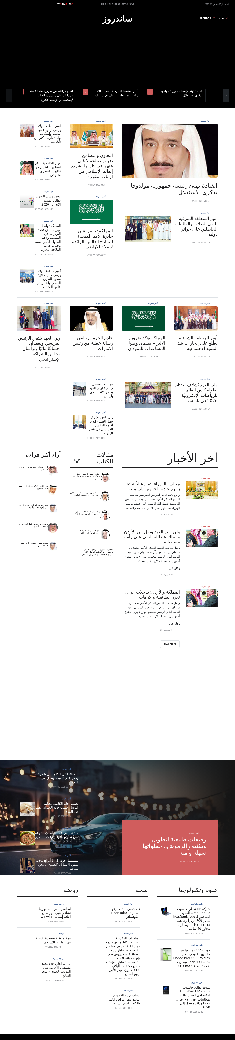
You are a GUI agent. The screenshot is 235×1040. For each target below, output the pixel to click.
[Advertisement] (117, 55)
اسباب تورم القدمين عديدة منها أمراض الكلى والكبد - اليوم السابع (124, 999)
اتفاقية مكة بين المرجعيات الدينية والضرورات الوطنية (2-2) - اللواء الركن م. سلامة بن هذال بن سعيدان (97, 552)
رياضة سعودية (58, 958)
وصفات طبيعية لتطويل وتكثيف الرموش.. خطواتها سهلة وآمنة (174, 845)
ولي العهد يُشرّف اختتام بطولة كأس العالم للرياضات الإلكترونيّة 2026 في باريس (196, 392)
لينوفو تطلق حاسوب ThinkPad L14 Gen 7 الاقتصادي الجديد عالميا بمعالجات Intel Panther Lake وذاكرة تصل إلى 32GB (193, 997)
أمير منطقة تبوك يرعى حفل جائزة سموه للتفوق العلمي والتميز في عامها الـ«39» (48, 279)
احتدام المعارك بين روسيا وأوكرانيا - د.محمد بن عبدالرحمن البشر (85, 476)
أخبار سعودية (205, 121)
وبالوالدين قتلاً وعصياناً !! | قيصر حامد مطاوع (33, 487)
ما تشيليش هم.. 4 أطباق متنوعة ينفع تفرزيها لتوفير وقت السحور (56, 834)
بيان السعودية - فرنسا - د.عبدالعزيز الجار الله (89, 532)
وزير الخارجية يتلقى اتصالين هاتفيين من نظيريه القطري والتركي (47, 169)
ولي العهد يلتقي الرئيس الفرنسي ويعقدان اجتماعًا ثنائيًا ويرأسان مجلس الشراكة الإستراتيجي (39, 348)
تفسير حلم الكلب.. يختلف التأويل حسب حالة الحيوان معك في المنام (57, 807)
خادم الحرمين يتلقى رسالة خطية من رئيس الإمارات (93, 343)
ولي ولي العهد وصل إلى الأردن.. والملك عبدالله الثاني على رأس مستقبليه (151, 537)
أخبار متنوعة (194, 833)
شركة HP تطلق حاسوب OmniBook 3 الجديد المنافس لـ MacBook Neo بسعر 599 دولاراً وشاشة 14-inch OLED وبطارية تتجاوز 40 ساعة (191, 918)
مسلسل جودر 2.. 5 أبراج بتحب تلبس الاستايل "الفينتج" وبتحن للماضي (57, 864)
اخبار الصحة (128, 904)
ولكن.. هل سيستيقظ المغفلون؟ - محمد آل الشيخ (33, 525)
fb (70, 4)
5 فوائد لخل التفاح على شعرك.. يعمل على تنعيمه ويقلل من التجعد (56, 778)
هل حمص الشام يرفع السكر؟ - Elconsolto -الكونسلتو (125, 912)
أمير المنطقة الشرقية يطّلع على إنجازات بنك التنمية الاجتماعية (197, 343)
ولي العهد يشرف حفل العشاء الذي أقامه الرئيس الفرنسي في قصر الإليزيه (100, 425)
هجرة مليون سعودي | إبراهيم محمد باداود (34, 544)
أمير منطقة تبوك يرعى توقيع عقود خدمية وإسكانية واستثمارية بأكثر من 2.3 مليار (47, 133)
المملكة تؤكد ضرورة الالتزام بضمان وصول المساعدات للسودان (146, 343)
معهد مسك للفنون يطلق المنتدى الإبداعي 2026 (48, 200)
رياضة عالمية (59, 904)
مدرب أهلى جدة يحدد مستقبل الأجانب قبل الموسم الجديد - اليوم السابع (56, 969)
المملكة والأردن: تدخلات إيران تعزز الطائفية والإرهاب (152, 594)
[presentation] (9, 95)
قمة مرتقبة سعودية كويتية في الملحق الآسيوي (53, 940)
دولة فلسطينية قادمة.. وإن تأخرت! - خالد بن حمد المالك (87, 513)
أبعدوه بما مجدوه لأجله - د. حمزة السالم (33, 468)
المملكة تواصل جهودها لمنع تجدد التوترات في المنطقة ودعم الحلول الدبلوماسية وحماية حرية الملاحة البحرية (48, 237)
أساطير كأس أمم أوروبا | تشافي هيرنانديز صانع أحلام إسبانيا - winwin (53, 912)
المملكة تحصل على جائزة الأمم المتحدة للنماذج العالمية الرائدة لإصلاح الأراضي (92, 238)
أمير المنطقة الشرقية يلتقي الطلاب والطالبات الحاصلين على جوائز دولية (196, 226)
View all (77, 461)
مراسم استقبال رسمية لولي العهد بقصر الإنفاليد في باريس (101, 390)
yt (58, 4)
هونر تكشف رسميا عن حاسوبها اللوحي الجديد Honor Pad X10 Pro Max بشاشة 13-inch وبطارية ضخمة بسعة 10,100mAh (191, 958)
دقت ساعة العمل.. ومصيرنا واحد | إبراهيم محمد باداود (33, 506)
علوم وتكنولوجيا (197, 904)
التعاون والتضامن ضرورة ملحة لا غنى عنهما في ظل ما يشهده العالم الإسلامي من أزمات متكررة (92, 165)
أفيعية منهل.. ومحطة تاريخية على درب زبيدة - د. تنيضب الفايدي (85, 494)
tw (63, 4)
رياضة (61, 933)
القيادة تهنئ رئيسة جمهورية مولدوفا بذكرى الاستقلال (174, 188)
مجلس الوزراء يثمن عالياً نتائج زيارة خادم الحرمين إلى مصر (153, 486)
